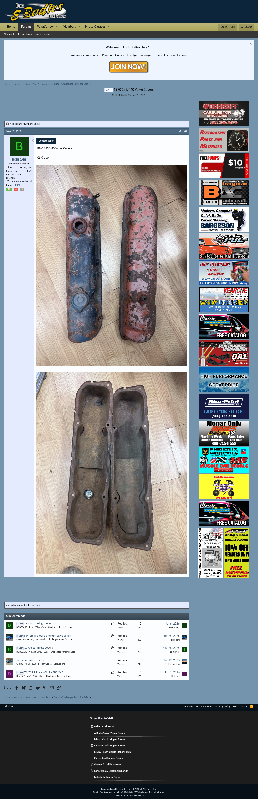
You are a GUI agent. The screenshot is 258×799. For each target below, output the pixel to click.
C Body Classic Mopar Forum (109, 745)
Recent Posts (25, 34)
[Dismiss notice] (250, 44)
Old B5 (19, 664)
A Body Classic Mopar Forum (109, 733)
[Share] (180, 131)
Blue (10, 706)
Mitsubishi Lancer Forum (107, 777)
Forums (26, 26)
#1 (185, 131)
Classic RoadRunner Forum (108, 758)
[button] (57, 27)
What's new (45, 26)
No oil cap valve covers (30, 660)
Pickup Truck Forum (104, 726)
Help (235, 706)
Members (69, 26)
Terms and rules (204, 706)
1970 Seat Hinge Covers (38, 623)
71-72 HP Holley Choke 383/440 (43, 672)
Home (11, 26)
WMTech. (143, 792)
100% (17, 185)
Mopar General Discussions (51, 664)
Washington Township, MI (19, 181)
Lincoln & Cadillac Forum (107, 764)
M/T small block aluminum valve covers (48, 635)
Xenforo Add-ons (130, 795)
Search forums (42, 34)
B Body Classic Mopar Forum (109, 739)
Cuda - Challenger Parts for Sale (57, 627)
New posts (9, 34)
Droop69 (20, 676)
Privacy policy (222, 706)
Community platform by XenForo (129, 789)
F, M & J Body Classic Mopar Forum (113, 752)
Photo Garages (95, 26)
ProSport (20, 639)
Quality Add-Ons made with (105, 792)
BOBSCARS (121, 95)
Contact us (187, 706)
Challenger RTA (172, 664)
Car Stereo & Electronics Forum (111, 771)
